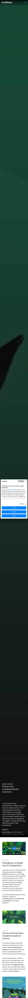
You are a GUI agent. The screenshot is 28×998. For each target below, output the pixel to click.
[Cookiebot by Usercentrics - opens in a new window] (18, 481)
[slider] (7, 853)
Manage (22, 503)
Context (5, 829)
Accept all (14, 507)
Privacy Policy (12, 489)
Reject (14, 515)
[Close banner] (25, 481)
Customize (13, 511)
